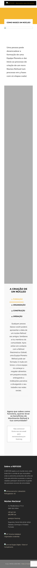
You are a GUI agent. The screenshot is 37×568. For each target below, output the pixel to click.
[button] (18, 214)
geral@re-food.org (14, 518)
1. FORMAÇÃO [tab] (17, 299)
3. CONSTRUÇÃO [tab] (18, 311)
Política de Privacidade (26, 563)
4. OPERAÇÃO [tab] (16, 316)
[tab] (18, 214)
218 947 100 (12, 512)
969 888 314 (12, 514)
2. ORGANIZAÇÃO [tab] (18, 305)
